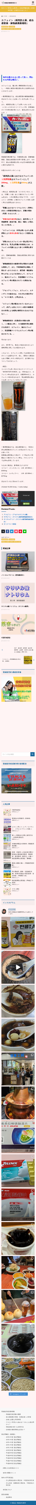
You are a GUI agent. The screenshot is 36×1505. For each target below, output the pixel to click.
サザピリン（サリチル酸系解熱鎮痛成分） (19, 517)
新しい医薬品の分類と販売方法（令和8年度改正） (22, 836)
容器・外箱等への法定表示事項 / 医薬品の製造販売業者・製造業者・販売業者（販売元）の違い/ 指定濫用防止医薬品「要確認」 (23, 855)
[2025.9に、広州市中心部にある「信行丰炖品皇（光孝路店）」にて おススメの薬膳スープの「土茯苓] (17, 1001)
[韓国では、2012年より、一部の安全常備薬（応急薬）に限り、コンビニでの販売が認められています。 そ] (17, 933)
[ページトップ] (32, 1501)
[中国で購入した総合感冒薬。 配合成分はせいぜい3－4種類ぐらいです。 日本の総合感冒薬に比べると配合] (17, 1170)
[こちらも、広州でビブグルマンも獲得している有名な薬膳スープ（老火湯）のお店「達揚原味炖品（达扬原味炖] (17, 967)
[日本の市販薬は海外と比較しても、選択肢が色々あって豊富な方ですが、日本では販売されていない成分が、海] (17, 1136)
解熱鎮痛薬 (13, 16)
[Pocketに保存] (16, 531)
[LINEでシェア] (24, 531)
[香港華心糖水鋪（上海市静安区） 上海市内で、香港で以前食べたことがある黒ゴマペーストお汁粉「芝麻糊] (17, 1340)
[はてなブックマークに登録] (12, 531)
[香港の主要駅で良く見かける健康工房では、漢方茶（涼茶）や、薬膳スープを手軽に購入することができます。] (17, 1068)
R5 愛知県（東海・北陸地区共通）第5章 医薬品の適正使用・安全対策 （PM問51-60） (23, 873)
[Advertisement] (18, 53)
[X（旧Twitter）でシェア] (3, 531)
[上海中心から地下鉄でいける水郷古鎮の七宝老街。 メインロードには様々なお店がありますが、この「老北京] (17, 1306)
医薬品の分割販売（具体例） (21, 818)
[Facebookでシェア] (7, 531)
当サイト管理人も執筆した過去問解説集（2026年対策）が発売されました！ (18, 9)
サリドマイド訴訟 (10, 524)
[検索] (32, 754)
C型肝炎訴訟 (16, 810)
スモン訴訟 (15, 889)
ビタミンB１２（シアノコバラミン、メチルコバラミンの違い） (23, 828)
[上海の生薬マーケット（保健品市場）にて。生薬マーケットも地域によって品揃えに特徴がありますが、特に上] (17, 1374)
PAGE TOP (32, 1458)
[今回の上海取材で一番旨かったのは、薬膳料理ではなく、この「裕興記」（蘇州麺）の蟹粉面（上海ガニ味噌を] (17, 1272)
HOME (5, 16)
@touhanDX (26, 500)
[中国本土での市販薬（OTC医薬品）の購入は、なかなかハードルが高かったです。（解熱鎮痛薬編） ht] (17, 1204)
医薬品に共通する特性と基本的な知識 (11, 29)
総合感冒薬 (11, 26)
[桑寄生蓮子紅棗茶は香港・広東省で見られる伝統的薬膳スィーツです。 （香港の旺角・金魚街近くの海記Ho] (17, 1035)
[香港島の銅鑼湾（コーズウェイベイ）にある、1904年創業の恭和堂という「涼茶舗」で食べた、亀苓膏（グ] (17, 1238)
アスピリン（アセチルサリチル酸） (16, 514)
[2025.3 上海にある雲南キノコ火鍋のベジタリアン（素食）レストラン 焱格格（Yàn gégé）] (17, 1102)
